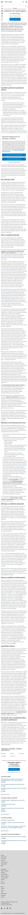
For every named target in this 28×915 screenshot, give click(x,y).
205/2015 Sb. (8, 95)
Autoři (2, 891)
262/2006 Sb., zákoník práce (7, 820)
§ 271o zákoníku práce (12, 517)
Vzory (2, 881)
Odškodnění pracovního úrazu (8, 804)
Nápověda (3, 895)
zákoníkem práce (12, 735)
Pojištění (3, 860)
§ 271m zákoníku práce (13, 297)
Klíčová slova (4, 893)
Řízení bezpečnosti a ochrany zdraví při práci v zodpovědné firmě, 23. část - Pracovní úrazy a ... (12, 779)
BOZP (2, 865)
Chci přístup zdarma (14, 769)
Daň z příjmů (3, 858)
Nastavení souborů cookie (6, 904)
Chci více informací (15, 19)
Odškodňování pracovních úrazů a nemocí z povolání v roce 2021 (14, 789)
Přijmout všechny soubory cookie (14, 159)
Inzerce (2, 890)
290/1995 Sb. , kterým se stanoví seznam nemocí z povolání (12, 823)
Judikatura (3, 872)
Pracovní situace (4, 877)
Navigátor (3, 883)
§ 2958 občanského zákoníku (13, 373)
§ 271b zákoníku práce (17, 324)
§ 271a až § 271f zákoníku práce (16, 222)
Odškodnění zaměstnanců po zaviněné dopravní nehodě (12, 809)
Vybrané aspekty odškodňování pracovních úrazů (12, 784)
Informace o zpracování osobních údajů (9, 901)
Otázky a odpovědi (5, 876)
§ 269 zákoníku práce (22, 188)
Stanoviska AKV (4, 874)
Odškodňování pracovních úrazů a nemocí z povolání (13, 836)
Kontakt (2, 888)
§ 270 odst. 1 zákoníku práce (13, 94)
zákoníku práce (4, 31)
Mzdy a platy (3, 857)
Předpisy (3, 879)
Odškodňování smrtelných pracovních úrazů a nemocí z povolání (13, 841)
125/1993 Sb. (10, 599)
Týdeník (2, 897)
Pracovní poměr (4, 862)
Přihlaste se (18, 772)
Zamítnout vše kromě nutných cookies (14, 155)
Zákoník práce (9, 736)
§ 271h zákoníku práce (19, 465)
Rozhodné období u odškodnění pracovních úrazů (12, 800)
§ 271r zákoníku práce (20, 573)
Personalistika (4, 864)
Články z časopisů (4, 870)
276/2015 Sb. (17, 365)
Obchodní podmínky (5, 903)
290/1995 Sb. (17, 82)
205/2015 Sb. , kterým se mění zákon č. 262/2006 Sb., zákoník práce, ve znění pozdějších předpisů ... (13, 827)
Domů (2, 6)
